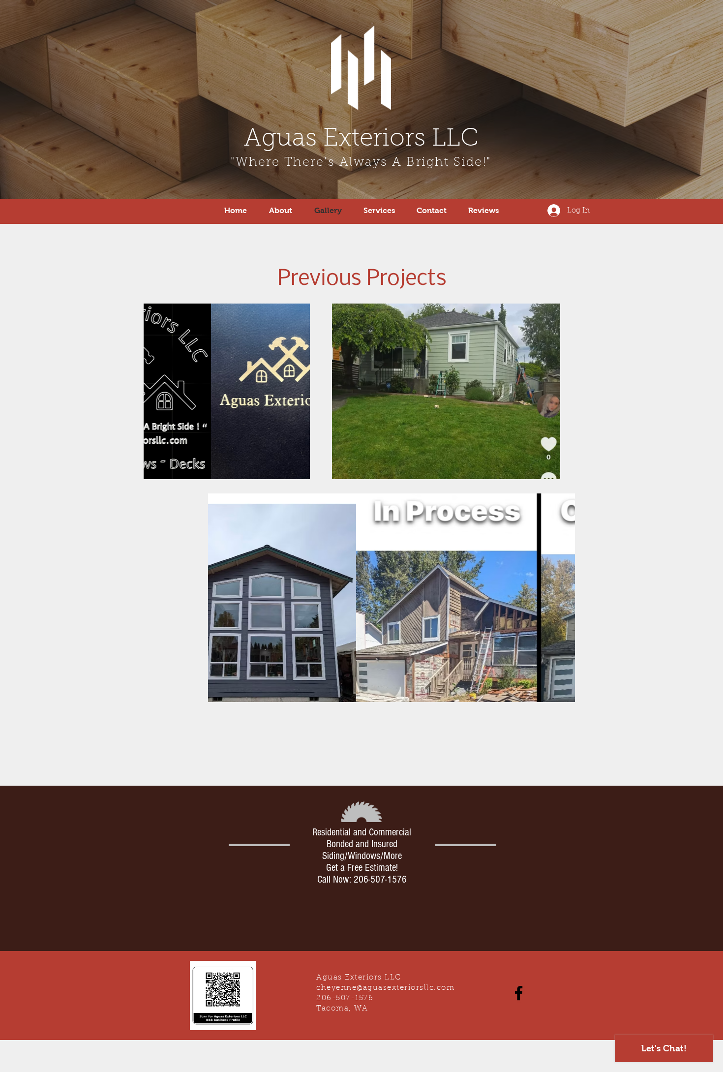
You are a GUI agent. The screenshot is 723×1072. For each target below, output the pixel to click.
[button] (547, 468)
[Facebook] (518, 993)
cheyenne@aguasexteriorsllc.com (385, 988)
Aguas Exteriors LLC (361, 139)
